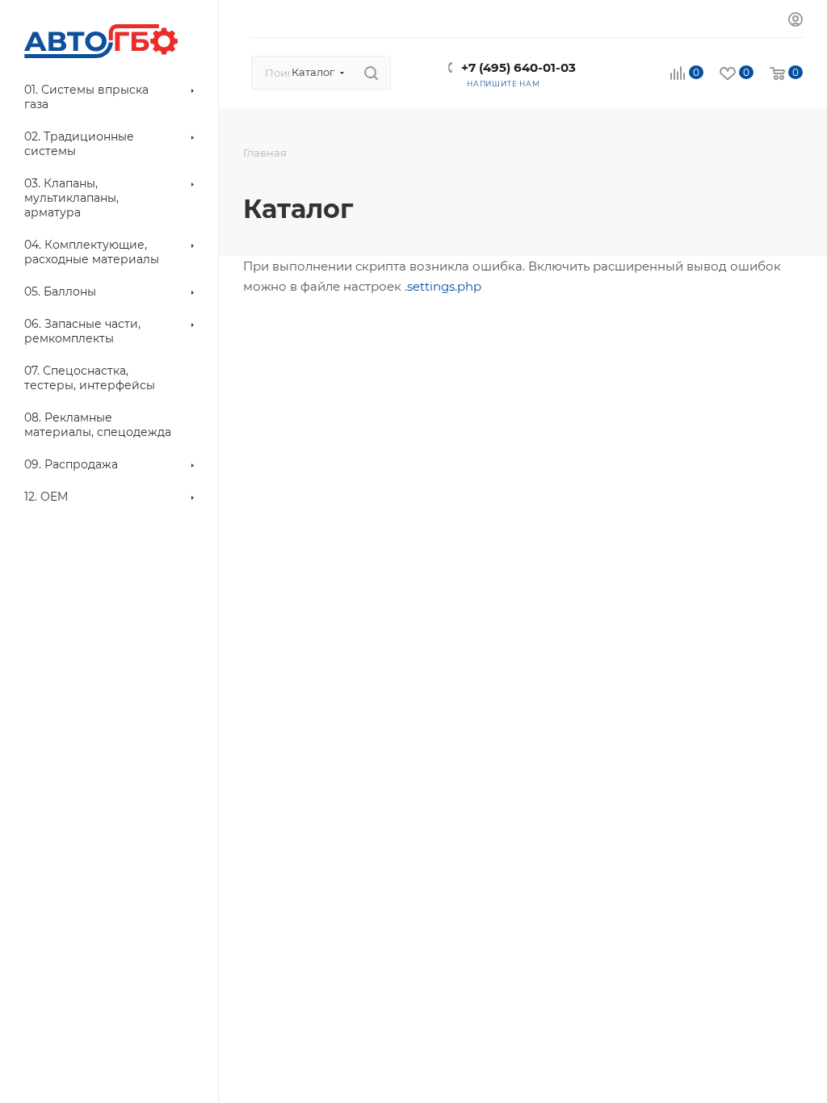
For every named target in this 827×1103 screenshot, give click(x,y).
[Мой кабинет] (795, 21)
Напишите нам (503, 83)
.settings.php (443, 286)
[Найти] (371, 73)
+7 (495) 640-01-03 (518, 67)
